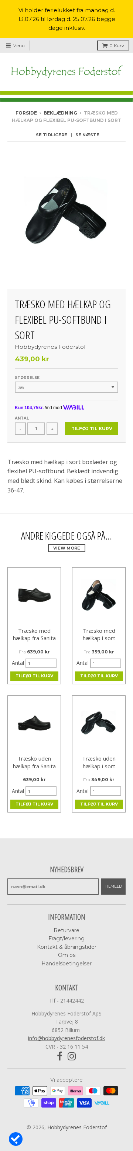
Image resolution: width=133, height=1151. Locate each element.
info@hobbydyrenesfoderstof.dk (66, 1038)
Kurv (116, 45)
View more (66, 548)
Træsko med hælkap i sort (99, 634)
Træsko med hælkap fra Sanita (34, 634)
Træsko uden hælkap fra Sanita (34, 762)
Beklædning (60, 113)
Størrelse (27, 377)
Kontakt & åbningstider (66, 947)
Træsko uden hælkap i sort (99, 762)
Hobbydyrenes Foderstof (50, 346)
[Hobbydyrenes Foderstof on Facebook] (59, 1056)
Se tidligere (51, 134)
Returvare (66, 930)
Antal (22, 418)
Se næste (87, 134)
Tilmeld (113, 886)
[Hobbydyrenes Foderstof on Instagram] (72, 1056)
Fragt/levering (66, 938)
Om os (66, 955)
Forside (26, 113)
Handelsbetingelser (66, 963)
